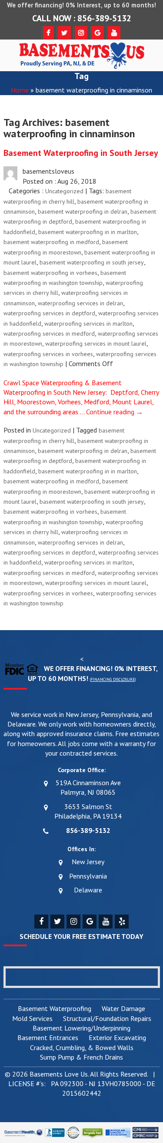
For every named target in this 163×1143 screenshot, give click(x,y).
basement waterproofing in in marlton (87, 232)
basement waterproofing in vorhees (50, 273)
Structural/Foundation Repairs (107, 1019)
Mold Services (32, 1019)
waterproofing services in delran (80, 303)
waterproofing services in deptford (49, 313)
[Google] (89, 921)
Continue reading (114, 411)
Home (20, 90)
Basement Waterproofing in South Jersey (80, 153)
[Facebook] (41, 921)
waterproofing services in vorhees (48, 354)
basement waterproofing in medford (51, 242)
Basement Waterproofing (54, 1009)
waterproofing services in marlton (88, 323)
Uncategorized (64, 191)
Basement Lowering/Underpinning (81, 1028)
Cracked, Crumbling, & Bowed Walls (81, 1048)
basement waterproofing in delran (82, 211)
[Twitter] (57, 921)
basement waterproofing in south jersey (92, 262)
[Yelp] (122, 921)
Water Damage (123, 1009)
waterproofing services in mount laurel (95, 343)
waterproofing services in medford (49, 333)
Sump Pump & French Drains (81, 1057)
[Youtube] (106, 921)
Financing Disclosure (113, 679)
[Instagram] (73, 921)
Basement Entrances (47, 1038)
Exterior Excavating (117, 1038)
